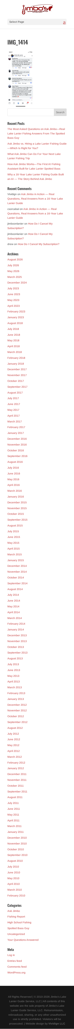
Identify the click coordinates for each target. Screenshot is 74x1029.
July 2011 (13, 802)
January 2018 (15, 363)
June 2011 (13, 808)
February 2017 (16, 427)
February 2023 (16, 311)
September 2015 (17, 519)
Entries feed (14, 960)
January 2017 (15, 432)
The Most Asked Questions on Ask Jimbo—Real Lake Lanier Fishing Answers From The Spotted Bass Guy (36, 133)
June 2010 (13, 872)
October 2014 (15, 577)
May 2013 (13, 675)
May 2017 (13, 409)
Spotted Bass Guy (18, 928)
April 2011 (13, 820)
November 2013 (17, 641)
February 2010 (16, 895)
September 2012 (17, 722)
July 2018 (13, 328)
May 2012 (13, 745)
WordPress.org (16, 972)
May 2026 (13, 271)
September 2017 (17, 386)
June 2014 (13, 600)
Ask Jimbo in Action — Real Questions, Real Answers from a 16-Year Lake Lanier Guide (35, 199)
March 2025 (14, 276)
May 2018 (13, 340)
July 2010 (13, 866)
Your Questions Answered (23, 939)
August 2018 (15, 323)
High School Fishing (19, 922)
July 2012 (13, 733)
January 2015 (15, 560)
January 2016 (15, 496)
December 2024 (17, 282)
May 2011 (13, 814)
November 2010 (17, 843)
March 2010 (14, 889)
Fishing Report (16, 916)
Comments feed (17, 966)
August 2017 (15, 392)
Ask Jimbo (13, 910)
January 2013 (15, 698)
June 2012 (13, 739)
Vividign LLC (56, 1023)
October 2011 (15, 785)
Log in (11, 955)
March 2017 (14, 421)
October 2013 (15, 646)
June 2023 (13, 294)
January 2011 (15, 831)
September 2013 (17, 652)
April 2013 (13, 681)
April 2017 (13, 415)
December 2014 (17, 565)
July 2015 (13, 531)
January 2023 (15, 317)
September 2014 (17, 583)
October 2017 (15, 380)
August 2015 (15, 525)
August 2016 (15, 461)
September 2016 (17, 456)
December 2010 (17, 837)
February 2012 (16, 762)
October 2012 (15, 716)
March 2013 (14, 687)
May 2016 (13, 479)
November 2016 (17, 444)
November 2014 (17, 571)
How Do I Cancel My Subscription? (38, 244)
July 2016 (13, 467)
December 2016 (17, 438)
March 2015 (14, 554)
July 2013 (13, 664)
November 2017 (17, 375)
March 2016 (14, 490)
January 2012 (15, 768)
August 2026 (15, 259)
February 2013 (16, 693)
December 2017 (17, 369)
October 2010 (15, 849)
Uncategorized (16, 934)
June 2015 (13, 536)
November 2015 (17, 508)
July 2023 (13, 288)
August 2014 (15, 589)
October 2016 (15, 450)
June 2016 (13, 473)
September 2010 (17, 854)
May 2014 (13, 606)
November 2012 (17, 710)
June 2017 (13, 404)
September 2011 (17, 791)
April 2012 (13, 750)
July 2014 (13, 594)
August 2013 (15, 658)
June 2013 (13, 670)
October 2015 (15, 513)
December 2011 (17, 774)
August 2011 (15, 797)
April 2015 (13, 548)
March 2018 (14, 352)
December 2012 (17, 704)
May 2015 (13, 542)
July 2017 (13, 398)
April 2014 (13, 612)
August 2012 (15, 727)
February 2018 (16, 357)
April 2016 (13, 484)
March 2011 (14, 826)
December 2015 (17, 502)
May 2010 (13, 878)
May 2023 (13, 300)
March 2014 (14, 618)
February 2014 (16, 623)
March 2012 (14, 756)
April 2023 (13, 305)
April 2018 (13, 346)
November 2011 (17, 779)
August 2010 (15, 860)
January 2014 (15, 629)
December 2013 (17, 635)
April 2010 (13, 883)
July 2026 (13, 265)
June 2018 (13, 334)
